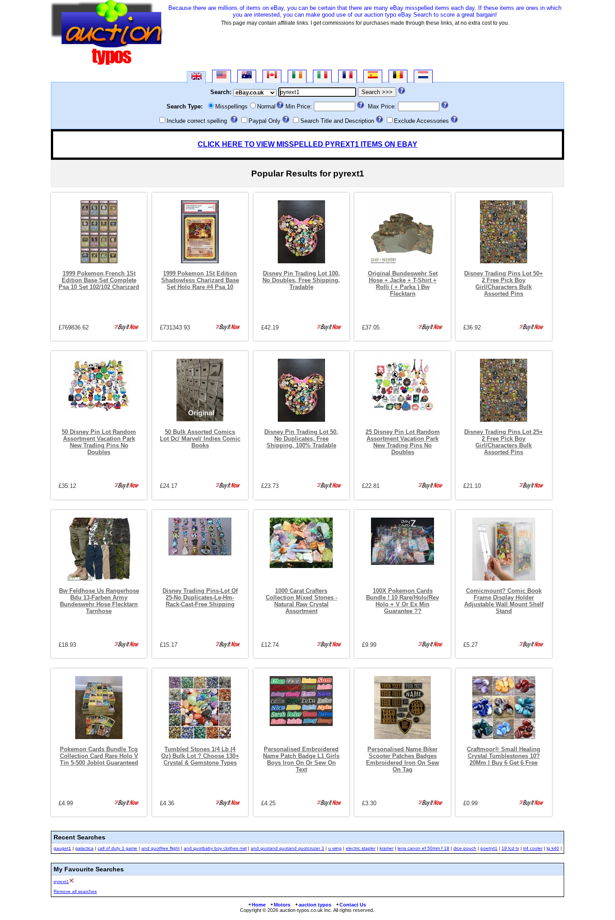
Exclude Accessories (421, 120)
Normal (266, 106)
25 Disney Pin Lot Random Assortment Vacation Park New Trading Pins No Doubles (403, 441)
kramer (386, 848)
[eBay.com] (221, 76)
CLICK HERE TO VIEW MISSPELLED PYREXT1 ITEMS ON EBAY (307, 144)
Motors (282, 904)
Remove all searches (75, 891)
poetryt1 (488, 848)
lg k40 (553, 848)
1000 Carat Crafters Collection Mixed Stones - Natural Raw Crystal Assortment (301, 600)
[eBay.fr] (347, 76)
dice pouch (464, 848)
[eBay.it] (322, 76)
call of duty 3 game (117, 848)
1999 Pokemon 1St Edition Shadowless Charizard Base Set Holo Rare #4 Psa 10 (200, 280)
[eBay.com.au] (246, 76)
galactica (84, 848)
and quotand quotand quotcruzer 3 (287, 848)
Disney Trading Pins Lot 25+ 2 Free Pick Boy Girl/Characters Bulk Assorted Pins (503, 441)
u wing (335, 848)
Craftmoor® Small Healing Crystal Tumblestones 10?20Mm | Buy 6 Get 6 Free (503, 756)
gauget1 (62, 848)
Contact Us (352, 904)
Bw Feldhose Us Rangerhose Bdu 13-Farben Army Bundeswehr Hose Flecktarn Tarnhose (99, 600)
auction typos (314, 904)
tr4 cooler (533, 848)
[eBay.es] (372, 76)
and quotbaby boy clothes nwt (215, 848)
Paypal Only (264, 120)
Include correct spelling (197, 120)
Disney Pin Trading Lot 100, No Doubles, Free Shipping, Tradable (301, 280)
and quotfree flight (160, 848)
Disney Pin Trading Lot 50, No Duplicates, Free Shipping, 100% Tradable (301, 438)
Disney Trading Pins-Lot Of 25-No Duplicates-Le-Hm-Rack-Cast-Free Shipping (200, 597)
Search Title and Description (337, 120)
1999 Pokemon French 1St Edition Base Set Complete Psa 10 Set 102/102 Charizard (99, 280)
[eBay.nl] (423, 76)
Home (259, 904)
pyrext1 (61, 881)
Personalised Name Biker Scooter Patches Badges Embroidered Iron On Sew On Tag (402, 759)
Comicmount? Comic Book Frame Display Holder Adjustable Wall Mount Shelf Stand (503, 600)
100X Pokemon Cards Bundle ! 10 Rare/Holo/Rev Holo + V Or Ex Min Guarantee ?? (402, 600)
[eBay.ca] (271, 76)
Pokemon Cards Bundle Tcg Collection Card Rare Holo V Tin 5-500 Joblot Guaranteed (99, 756)
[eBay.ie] (297, 76)
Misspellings (231, 106)
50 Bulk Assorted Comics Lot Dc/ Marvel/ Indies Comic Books (200, 438)
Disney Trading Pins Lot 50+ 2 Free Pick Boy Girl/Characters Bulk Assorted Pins (503, 283)
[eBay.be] (398, 76)
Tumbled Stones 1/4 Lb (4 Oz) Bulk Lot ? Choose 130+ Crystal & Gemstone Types (200, 756)
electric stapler (360, 848)
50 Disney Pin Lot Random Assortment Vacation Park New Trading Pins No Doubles (99, 441)
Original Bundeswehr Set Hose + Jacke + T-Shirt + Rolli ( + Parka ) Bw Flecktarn (403, 283)
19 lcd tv (510, 848)
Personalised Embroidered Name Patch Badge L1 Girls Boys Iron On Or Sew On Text (301, 759)
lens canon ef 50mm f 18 (423, 848)
